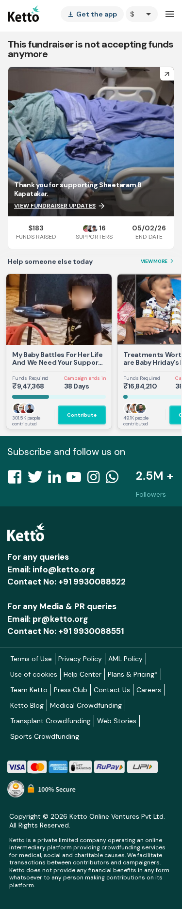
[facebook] (17, 480)
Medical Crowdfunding (86, 705)
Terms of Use (31, 658)
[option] (142, 14)
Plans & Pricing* (133, 674)
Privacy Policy (80, 658)
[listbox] (92, 14)
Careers (148, 689)
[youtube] (76, 480)
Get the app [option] (92, 14)
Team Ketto (29, 689)
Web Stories (116, 720)
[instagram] (96, 480)
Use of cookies (33, 674)
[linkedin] (57, 480)
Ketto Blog (27, 705)
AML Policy (125, 658)
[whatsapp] (115, 480)
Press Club (70, 689)
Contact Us (112, 689)
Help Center (82, 674)
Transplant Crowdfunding (50, 720)
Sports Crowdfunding (44, 736)
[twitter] (38, 480)
